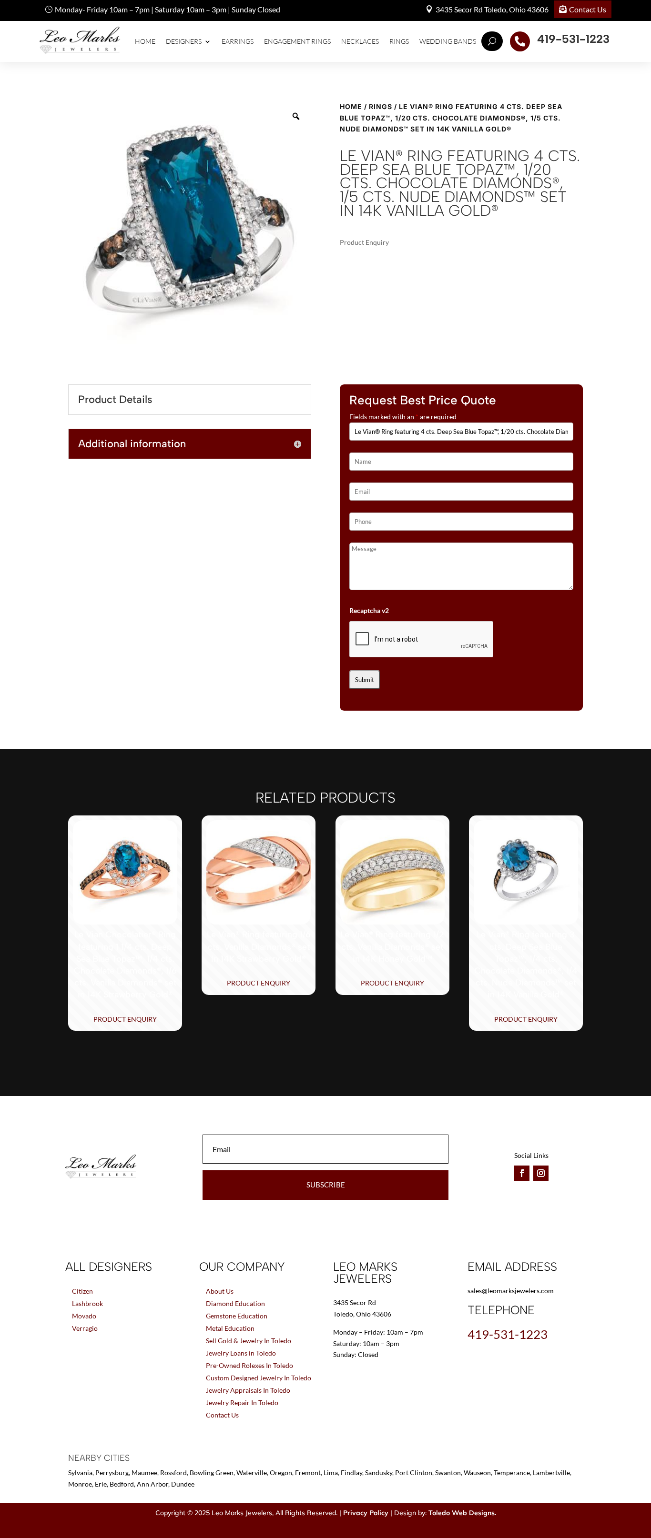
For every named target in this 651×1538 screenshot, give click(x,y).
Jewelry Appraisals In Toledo (248, 1390)
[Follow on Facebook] (521, 1173)
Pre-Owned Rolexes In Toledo (249, 1365)
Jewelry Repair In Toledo (242, 1402)
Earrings (238, 41)
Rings (399, 41)
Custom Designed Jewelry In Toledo (258, 1378)
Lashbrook (87, 1303)
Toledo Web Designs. (462, 1512)
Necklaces (360, 41)
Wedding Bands (447, 41)
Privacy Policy (365, 1512)
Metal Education (230, 1328)
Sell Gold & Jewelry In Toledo (248, 1341)
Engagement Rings (297, 41)
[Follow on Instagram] (541, 1173)
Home (145, 41)
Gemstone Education (236, 1316)
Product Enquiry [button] (125, 1019)
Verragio (85, 1328)
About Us (220, 1291)
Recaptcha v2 (369, 610)
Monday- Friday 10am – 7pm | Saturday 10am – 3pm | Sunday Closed (167, 9)
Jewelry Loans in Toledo (241, 1353)
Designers (184, 41)
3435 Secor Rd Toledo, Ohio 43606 (492, 9)
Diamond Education (235, 1303)
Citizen (82, 1291)
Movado (84, 1316)
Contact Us (587, 9)
